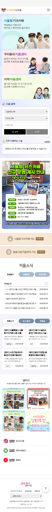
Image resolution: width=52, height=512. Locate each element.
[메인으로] (11, 9)
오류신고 (37, 491)
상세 (46, 283)
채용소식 (10, 321)
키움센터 (26, 274)
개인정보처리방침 (16, 491)
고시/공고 (26, 321)
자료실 (42, 321)
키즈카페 (42, 274)
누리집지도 (28, 491)
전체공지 (10, 274)
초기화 (37, 132)
